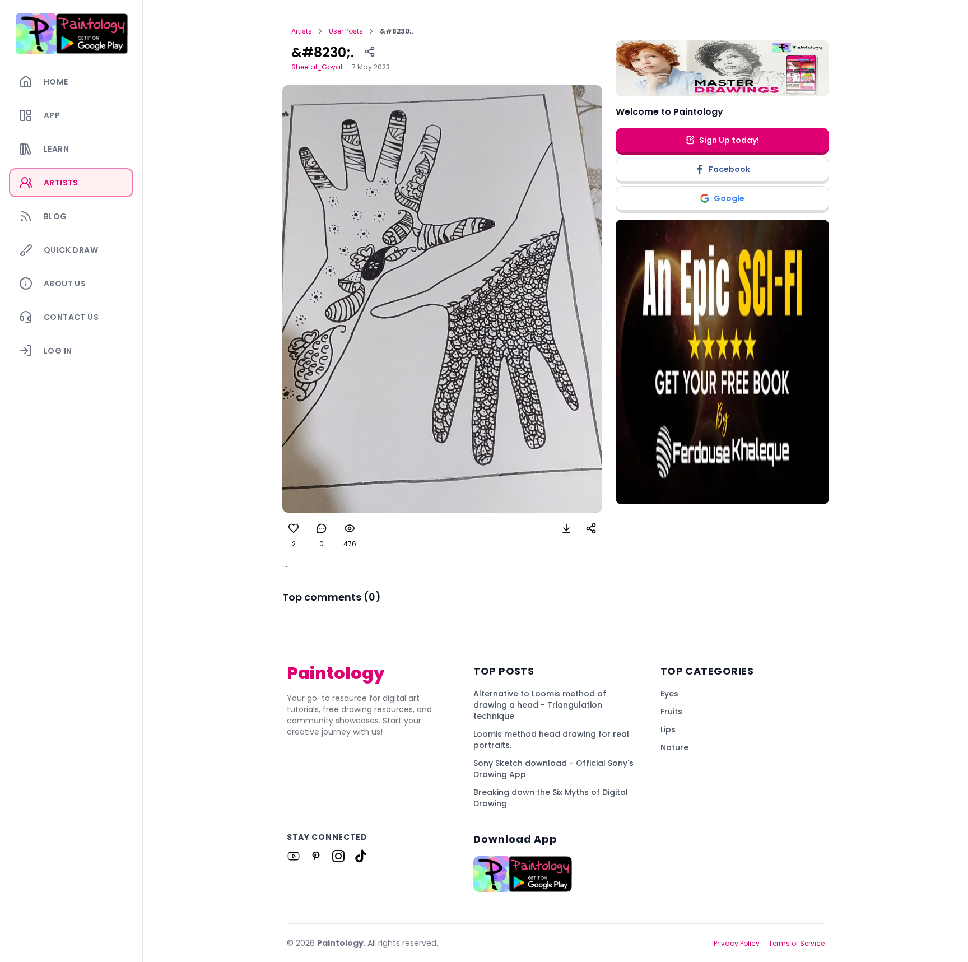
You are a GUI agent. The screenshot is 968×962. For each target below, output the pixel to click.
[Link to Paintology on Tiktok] (360, 856)
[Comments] (321, 528)
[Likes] (293, 528)
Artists (301, 31)
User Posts (346, 31)
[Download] (566, 528)
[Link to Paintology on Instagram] (338, 856)
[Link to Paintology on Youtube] (293, 856)
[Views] (349, 528)
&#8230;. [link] (396, 31)
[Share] (370, 51)
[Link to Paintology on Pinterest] (316, 856)
